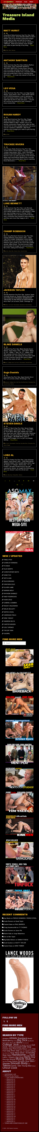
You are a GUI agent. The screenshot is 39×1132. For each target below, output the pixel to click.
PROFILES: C (10, 1082)
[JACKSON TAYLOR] (19, 271)
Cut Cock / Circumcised (14, 304)
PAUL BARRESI (20, 924)
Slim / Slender (12, 50)
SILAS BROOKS (9, 581)
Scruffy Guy (23, 1061)
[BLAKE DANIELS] (19, 325)
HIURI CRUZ (8, 599)
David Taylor (19, 921)
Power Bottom (12, 1061)
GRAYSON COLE (9, 584)
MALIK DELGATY (9, 609)
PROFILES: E (10, 1086)
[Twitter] (4, 1021)
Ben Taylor (12, 936)
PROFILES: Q (10, 1106)
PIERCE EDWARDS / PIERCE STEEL (24, 918)
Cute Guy (18, 382)
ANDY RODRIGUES (10, 596)
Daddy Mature (22, 1049)
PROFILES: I (10, 1093)
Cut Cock (28, 1045)
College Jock (11, 362)
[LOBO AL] (19, 451)
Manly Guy (29, 1057)
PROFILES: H (10, 1091)
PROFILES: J (10, 1094)
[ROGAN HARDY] (19, 111)
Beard (6, 474)
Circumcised (25, 1042)
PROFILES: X (10, 1118)
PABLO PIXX (8, 559)
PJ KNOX (7, 566)
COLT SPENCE (9, 627)
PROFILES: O (10, 1103)
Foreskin (30, 1049)
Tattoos (12, 383)
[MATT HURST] (19, 26)
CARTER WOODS (10, 624)
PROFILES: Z (10, 1121)
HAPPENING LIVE (10, 1074)
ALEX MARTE (8, 569)
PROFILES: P (10, 1104)
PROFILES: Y (10, 1120)
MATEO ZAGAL (9, 612)
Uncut (33, 1066)
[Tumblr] (7, 1021)
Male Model (19, 1057)
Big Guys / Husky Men (13, 474)
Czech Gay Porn (9, 1049)
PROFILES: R (10, 1108)
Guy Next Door (6, 1053)
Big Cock (14, 1041)
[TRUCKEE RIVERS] (19, 140)
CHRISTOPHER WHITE (11, 572)
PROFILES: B (10, 1081)
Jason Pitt (19, 930)
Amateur (5, 1038)
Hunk (32, 1055)
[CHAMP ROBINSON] (19, 227)
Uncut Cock (9, 1067)
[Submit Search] (4, 643)
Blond (6, 362)
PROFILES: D (10, 1084)
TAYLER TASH (8, 630)
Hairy (9, 1055)
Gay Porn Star (13, 1051)
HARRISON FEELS (10, 615)
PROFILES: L (10, 1098)
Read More (10, 76)
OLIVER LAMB (8, 587)
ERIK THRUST (8, 618)
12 (17, 484)
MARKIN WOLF (9, 590)
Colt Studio (22, 1045)
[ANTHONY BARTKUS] (19, 56)
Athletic (6, 304)
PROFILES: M (10, 1099)
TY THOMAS (23, 927)
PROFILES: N (10, 1101)
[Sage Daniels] (19, 368)
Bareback (7, 382)
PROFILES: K (10, 1096)
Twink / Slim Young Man (21, 1066)
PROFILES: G (10, 1089)
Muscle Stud (17, 251)
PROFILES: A (10, 1079)
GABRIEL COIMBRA (10, 603)
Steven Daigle (7, 445)
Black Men (7, 134)
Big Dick (6, 50)
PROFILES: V (10, 1115)
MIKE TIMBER (19, 946)
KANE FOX (7, 575)
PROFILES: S (10, 1109)
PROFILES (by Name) (11, 1076)
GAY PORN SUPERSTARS (14, 1077)
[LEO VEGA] (19, 84)
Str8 (29, 1063)
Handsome (22, 304)
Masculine (5, 1059)
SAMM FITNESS (23, 940)
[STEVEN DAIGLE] (19, 404)
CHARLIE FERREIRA (10, 563)
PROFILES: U (10, 1113)
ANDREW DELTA (9, 621)
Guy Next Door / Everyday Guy (28, 382)
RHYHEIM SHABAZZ (10, 593)
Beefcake (6, 1040)
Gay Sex (22, 1051)
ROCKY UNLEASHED (11, 606)
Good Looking (30, 1051)
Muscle (12, 1059)
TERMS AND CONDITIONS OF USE (15, 1123)
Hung (27, 1055)
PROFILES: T (10, 1111)
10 (28, 481)
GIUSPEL (7, 633)
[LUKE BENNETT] (19, 183)
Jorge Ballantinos (19, 933)
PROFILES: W (11, 1116)
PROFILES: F (10, 1088)
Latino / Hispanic (8, 1057)
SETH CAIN (7, 578)
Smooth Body (24, 251)
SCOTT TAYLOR (20, 943)
